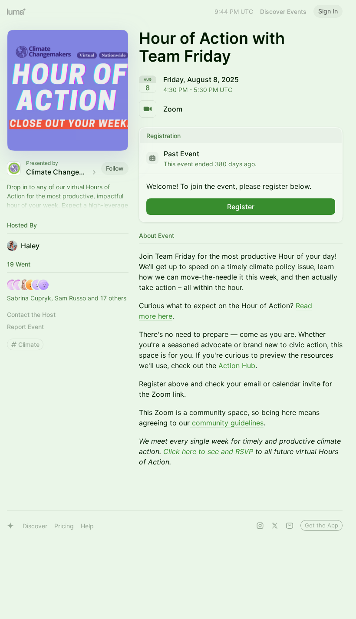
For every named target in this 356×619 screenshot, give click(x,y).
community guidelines (227, 422)
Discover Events (283, 11)
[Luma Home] (16, 11)
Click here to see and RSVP (208, 451)
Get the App (321, 525)
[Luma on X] (274, 525)
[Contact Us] (289, 525)
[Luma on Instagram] (260, 525)
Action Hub (236, 365)
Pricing (64, 526)
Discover (35, 526)
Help (87, 526)
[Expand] (67, 205)
